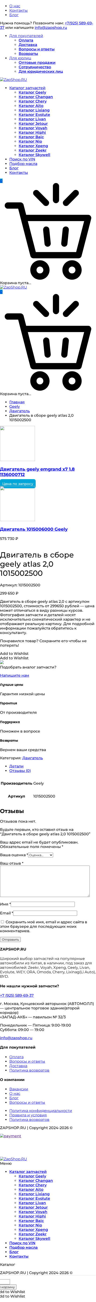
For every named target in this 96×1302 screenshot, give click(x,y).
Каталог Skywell (34, 155)
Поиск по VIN (22, 159)
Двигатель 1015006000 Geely (34, 529)
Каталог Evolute (34, 114)
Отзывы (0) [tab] (20, 770)
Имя (5, 904)
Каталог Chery (33, 101)
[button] (14, 653)
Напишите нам (14, 675)
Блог (14, 15)
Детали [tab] (16, 766)
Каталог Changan (36, 97)
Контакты (18, 10)
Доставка (28, 44)
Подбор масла (23, 163)
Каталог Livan (32, 119)
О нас (14, 6)
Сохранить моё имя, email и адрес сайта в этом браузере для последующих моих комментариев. (43, 926)
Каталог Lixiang (34, 110)
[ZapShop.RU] (13, 79)
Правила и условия (28, 1115)
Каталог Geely (32, 92)
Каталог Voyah (33, 128)
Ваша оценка (14, 855)
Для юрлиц (20, 58)
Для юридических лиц (41, 71)
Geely (14, 406)
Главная (17, 402)
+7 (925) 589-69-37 (17, 995)
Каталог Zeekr (33, 150)
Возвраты (28, 53)
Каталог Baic (31, 137)
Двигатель (19, 411)
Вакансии (18, 1089)
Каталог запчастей (27, 88)
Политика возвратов (29, 1070)
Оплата (26, 40)
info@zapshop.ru (51, 27)
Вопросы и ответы (37, 49)
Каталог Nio (30, 141)
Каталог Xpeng (33, 146)
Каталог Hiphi (32, 132)
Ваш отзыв (11, 863)
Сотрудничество (35, 67)
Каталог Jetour (33, 123)
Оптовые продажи (37, 62)
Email (6, 913)
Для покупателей (26, 36)
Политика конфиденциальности (40, 1110)
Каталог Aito (31, 105)
